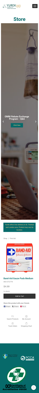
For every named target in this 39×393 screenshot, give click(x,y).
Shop (5, 238)
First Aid (13, 238)
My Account (26, 319)
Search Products (12, 319)
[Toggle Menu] (34, 6)
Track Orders (12, 326)
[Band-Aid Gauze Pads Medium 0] (20, 258)
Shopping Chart (26, 326)
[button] (3, 121)
